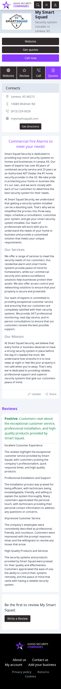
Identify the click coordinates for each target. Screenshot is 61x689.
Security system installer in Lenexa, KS (46, 26)
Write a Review (17, 618)
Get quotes (30, 50)
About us (19, 660)
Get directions (30, 126)
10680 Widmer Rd (23, 104)
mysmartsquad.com (25, 118)
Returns (43, 672)
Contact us (40, 660)
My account (13, 664)
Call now (30, 58)
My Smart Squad (44, 14)
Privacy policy (21, 672)
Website (30, 41)
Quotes (53, 76)
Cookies (30, 676)
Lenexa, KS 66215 (23, 96)
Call (38, 76)
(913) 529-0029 (21, 111)
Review (24, 76)
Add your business (42, 664)
